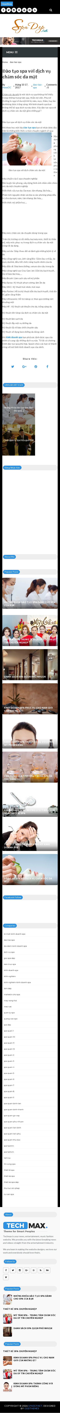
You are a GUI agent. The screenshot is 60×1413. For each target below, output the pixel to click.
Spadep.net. (36, 1405)
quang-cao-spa (10, 1018)
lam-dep (7, 988)
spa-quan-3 (9, 1061)
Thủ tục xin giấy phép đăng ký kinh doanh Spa (27, 846)
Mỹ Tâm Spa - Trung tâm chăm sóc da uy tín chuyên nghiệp (30, 641)
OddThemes (31, 1408)
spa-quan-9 (9, 1097)
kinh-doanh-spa (11, 970)
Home (5, 62)
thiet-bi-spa (9, 1170)
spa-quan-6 (9, 1079)
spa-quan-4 (9, 1067)
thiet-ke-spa (9, 1176)
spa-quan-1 (9, 1031)
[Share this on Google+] (24, 366)
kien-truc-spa (10, 964)
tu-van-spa (9, 1194)
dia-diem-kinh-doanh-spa (15, 946)
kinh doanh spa (14, 337)
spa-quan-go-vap (12, 1115)
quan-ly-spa (9, 1012)
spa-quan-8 (9, 1091)
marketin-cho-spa (12, 994)
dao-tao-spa (15, 62)
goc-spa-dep (9, 958)
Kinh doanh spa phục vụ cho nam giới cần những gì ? (28, 709)
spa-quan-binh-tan (12, 1103)
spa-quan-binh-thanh (14, 1109)
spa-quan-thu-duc (12, 1140)
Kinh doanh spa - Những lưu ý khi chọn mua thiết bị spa (29, 812)
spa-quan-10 (9, 1037)
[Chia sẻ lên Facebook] (47, 366)
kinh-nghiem (10, 976)
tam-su (7, 1158)
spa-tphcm (9, 1152)
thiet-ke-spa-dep (11, 1182)
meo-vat (8, 1006)
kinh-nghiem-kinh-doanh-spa (17, 982)
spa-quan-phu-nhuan (14, 1121)
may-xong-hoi (10, 1000)
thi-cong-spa (9, 1164)
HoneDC (6, 87)
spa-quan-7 (9, 1085)
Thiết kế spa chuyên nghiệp (20, 1309)
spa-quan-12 (9, 1049)
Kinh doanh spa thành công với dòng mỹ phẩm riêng (29, 743)
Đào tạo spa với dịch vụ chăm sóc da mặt (28, 880)
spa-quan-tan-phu (12, 1134)
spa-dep (7, 1025)
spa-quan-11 (9, 1043)
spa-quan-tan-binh (12, 1127)
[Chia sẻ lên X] (13, 366)
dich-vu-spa (9, 952)
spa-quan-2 (9, 1055)
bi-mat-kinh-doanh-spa (14, 934)
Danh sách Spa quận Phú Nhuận (25, 676)
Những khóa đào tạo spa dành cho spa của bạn (29, 604)
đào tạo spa (29, 127)
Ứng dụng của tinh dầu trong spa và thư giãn (28, 777)
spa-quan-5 (9, 1073)
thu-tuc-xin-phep (12, 1188)
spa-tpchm (9, 1146)
